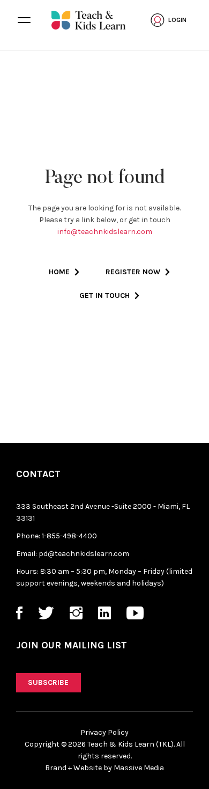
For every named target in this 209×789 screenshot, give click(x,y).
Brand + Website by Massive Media (104, 767)
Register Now (133, 271)
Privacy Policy (104, 732)
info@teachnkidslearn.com (104, 231)
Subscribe (48, 682)
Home (59, 271)
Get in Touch (104, 295)
